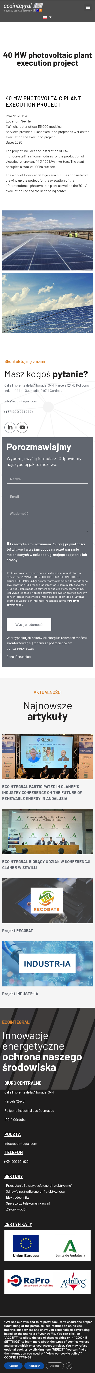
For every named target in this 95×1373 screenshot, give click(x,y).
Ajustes (54, 1366)
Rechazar (34, 1366)
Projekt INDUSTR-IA (20, 993)
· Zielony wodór (15, 1209)
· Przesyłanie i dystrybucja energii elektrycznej (38, 1185)
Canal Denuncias (19, 656)
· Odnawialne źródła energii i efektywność (34, 1191)
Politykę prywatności (68, 544)
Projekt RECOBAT (17, 930)
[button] (88, 7)
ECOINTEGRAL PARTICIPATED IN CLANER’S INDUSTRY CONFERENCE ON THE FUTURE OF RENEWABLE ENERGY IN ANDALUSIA (42, 792)
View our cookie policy (63, 1353)
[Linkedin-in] (9, 427)
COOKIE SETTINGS (18, 1358)
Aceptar (13, 1366)
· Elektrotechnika (17, 1197)
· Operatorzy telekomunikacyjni (27, 1203)
